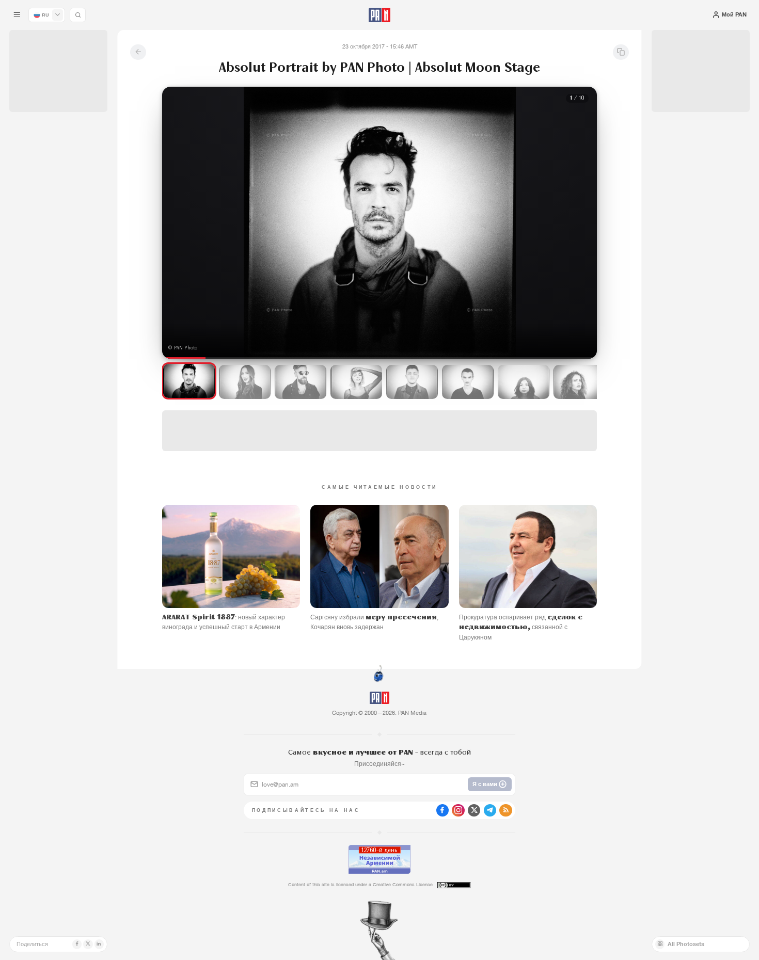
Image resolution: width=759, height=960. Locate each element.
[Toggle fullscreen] (180, 103)
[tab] (477, 259)
